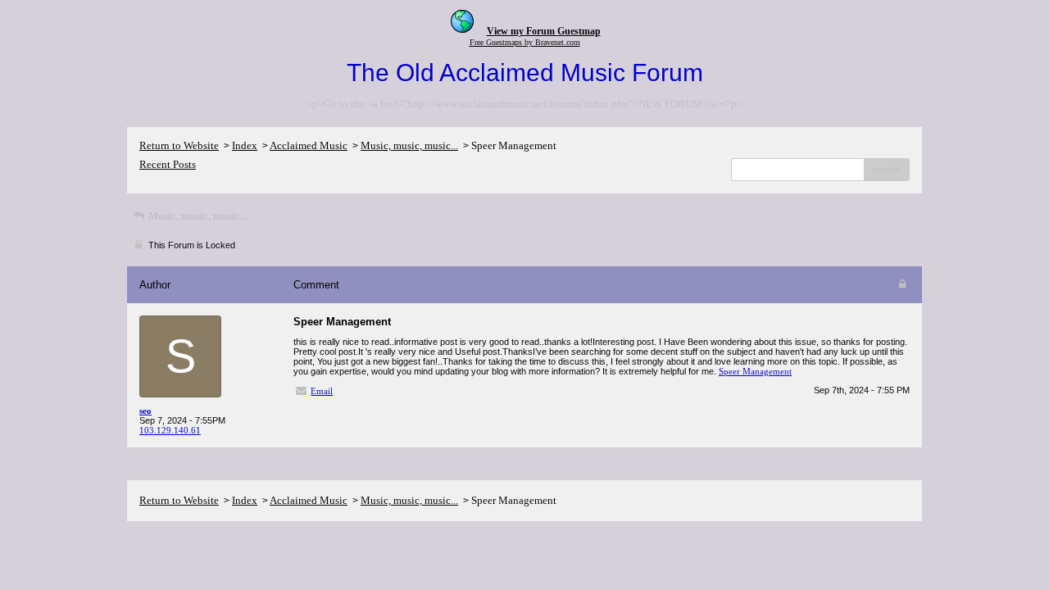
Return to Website (179, 145)
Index (244, 145)
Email (322, 391)
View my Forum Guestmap (544, 31)
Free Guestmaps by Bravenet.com (525, 42)
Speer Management (755, 371)
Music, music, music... (409, 145)
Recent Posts (167, 164)
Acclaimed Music (308, 145)
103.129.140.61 (170, 430)
